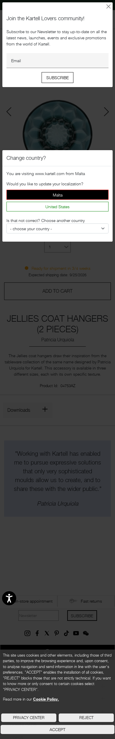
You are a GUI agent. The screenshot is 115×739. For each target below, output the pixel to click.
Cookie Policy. (46, 699)
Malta (58, 194)
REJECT (86, 717)
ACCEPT (57, 729)
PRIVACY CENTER (29, 717)
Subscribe (57, 77)
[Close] (109, 7)
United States (57, 206)
